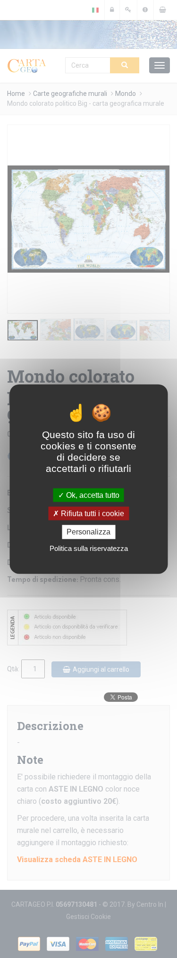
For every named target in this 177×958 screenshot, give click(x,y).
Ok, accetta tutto (91, 495)
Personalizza (88, 532)
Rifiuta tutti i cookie (91, 514)
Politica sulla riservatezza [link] (89, 548)
